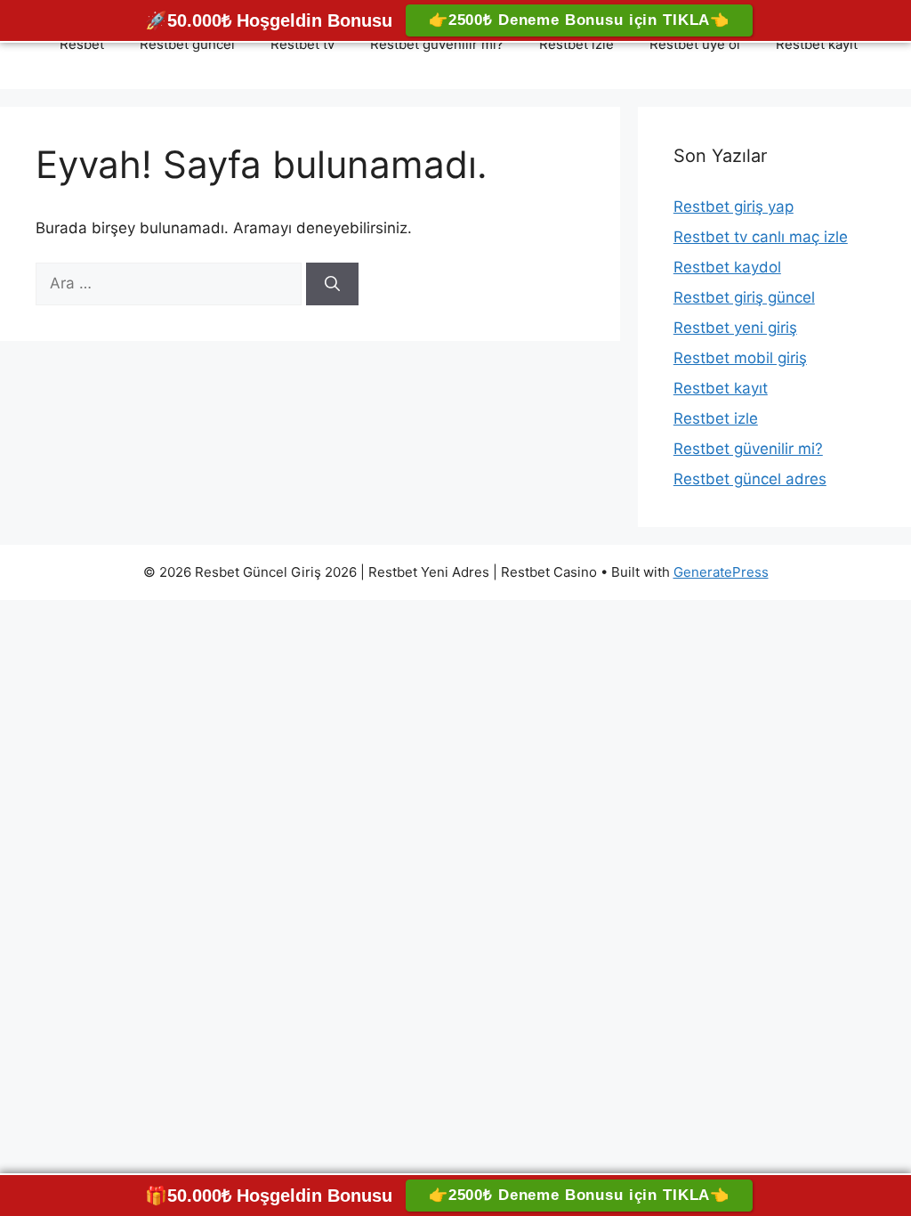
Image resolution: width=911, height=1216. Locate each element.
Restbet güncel (187, 44)
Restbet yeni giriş (735, 327)
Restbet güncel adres (749, 479)
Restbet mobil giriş (740, 358)
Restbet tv (302, 44)
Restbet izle (576, 44)
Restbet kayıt (817, 44)
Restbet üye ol (694, 44)
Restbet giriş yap (733, 206)
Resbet (82, 44)
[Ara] (332, 284)
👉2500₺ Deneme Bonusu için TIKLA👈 (579, 20)
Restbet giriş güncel (744, 297)
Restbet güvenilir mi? (437, 44)
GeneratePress (721, 571)
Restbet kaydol (727, 267)
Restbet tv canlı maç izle (760, 237)
